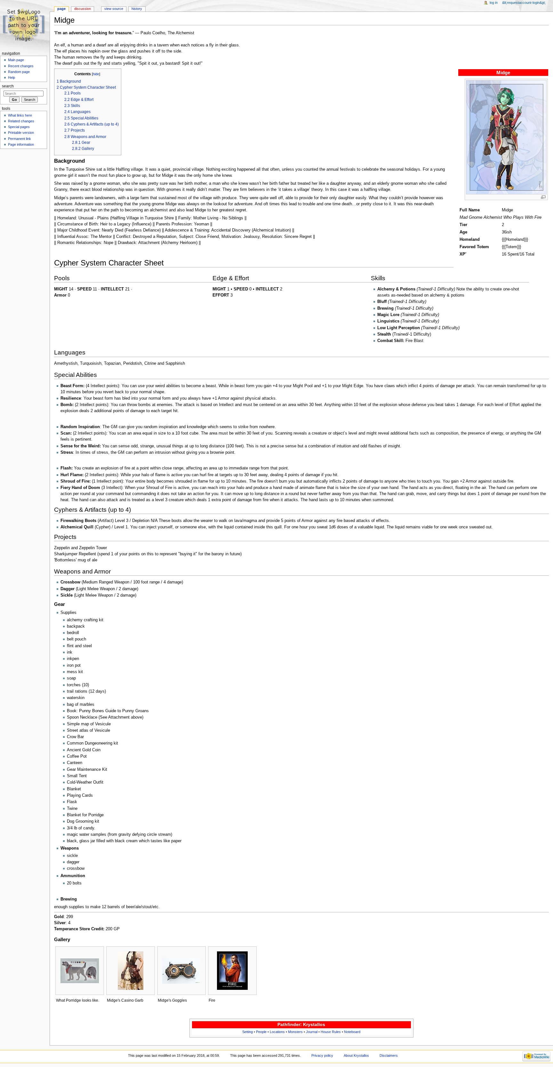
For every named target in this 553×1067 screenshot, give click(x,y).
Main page (16, 60)
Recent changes (21, 66)
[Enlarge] (543, 197)
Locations (277, 1032)
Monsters (295, 1032)
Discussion (82, 9)
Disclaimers (389, 1055)
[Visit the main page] (25, 25)
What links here (20, 115)
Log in (494, 2)
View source (113, 9)
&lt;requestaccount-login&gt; (524, 2)
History (137, 9)
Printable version (21, 132)
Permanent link (19, 139)
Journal (311, 1032)
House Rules (331, 1032)
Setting (247, 1032)
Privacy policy (322, 1055)
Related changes (21, 121)
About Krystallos (356, 1055)
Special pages (19, 127)
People (261, 1032)
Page (61, 9)
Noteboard (352, 1032)
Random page (19, 72)
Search (8, 86)
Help (11, 77)
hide (96, 74)
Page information (21, 144)
